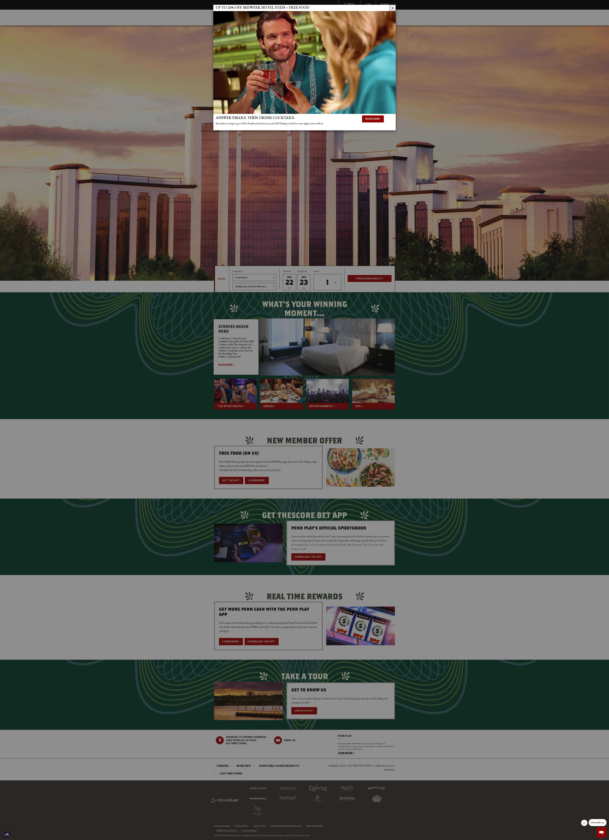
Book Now (372, 118)
